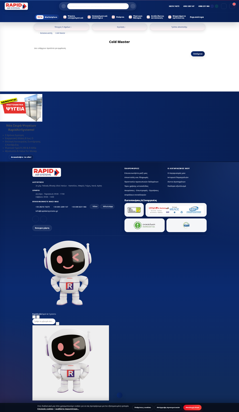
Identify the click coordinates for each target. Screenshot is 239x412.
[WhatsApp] (216, 6)
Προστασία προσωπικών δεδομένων (141, 182)
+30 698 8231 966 (79, 207)
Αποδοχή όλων (192, 407)
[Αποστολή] (57, 323)
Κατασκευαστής (46, 33)
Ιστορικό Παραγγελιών (178, 177)
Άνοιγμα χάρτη (42, 228)
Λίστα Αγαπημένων (176, 182)
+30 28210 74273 (43, 207)
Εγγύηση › (121, 27)
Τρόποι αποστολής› (179, 27)
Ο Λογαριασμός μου (176, 173)
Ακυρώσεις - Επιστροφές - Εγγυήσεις (141, 190)
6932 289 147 (188, 6)
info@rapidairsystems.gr (47, 211)
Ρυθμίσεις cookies (143, 407)
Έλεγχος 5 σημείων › (63, 27)
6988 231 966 (203, 6)
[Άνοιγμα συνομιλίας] (70, 363)
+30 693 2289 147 (60, 207)
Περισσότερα (197, 17)
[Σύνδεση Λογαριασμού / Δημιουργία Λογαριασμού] (224, 6)
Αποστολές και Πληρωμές (136, 177)
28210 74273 (174, 6)
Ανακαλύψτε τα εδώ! (21, 157)
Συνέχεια (197, 54)
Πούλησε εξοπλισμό (177, 186)
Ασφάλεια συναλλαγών (135, 195)
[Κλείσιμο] (38, 317)
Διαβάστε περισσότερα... (67, 409)
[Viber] (212, 6)
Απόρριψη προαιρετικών (168, 407)
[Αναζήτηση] (132, 6)
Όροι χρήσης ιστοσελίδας (136, 186)
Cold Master (60, 33)
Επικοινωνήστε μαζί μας (135, 173)
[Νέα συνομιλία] (34, 317)
